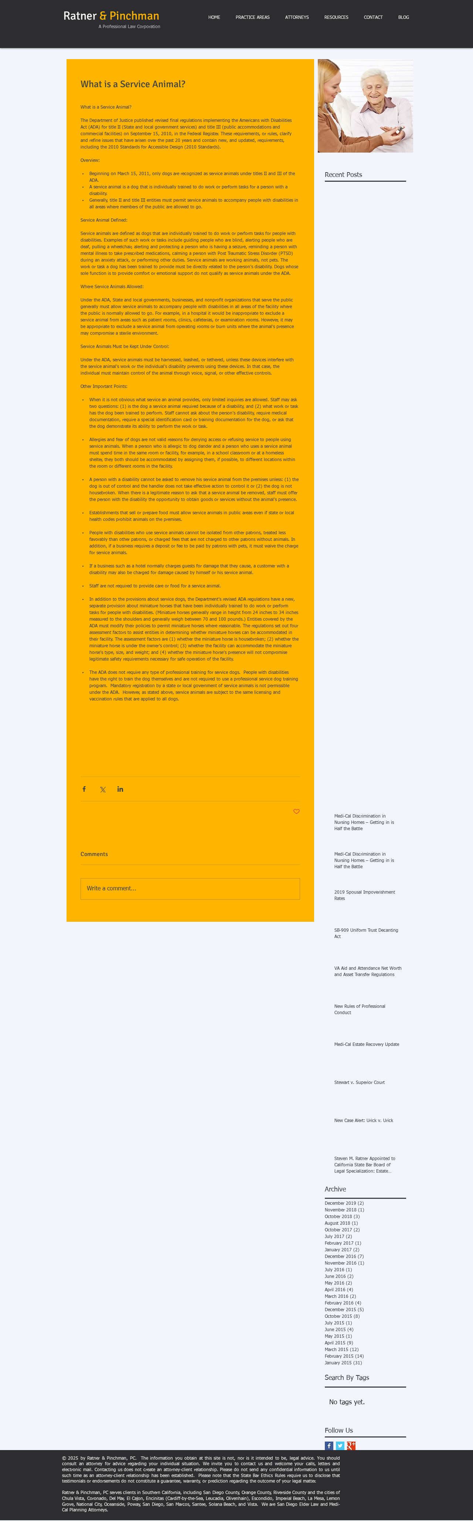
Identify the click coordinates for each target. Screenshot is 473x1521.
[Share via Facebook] (84, 788)
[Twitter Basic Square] (340, 1446)
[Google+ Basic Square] (351, 1446)
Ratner (111, 15)
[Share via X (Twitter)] (102, 788)
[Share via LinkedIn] (120, 788)
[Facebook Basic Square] (329, 1446)
